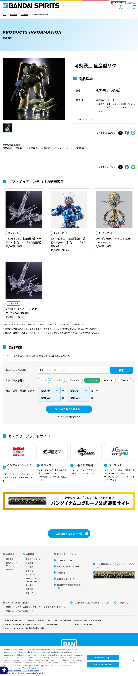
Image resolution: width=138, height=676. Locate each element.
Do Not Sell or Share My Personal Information (22, 624)
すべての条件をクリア (70, 416)
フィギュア (13, 233)
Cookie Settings (102, 657)
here (30, 652)
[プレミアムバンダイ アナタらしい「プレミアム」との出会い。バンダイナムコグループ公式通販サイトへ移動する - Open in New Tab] (69, 501)
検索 (121, 370)
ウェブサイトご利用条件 (12, 620)
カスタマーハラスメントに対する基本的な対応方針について (26, 628)
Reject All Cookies (102, 664)
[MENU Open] (134, 7)
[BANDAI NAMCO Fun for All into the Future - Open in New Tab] (123, 3)
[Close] (134, 660)
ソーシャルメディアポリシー (38, 620)
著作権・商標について (55, 624)
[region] (69, 661)
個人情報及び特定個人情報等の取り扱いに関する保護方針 (78, 620)
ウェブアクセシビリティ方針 (80, 624)
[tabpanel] (34, 89)
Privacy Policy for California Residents (21, 670)
